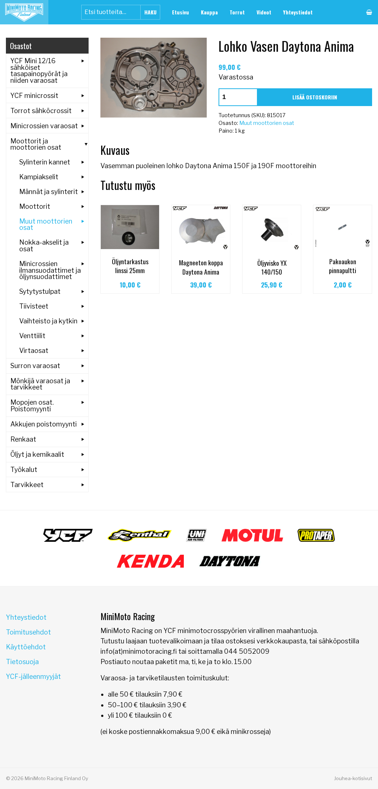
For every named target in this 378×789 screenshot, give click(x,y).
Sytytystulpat (40, 291)
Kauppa (209, 12)
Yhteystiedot (298, 12)
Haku (150, 12)
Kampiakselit (38, 177)
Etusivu (180, 12)
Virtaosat (33, 350)
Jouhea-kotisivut (353, 778)
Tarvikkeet (27, 485)
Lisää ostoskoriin (314, 97)
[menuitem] (180, 12)
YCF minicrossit (34, 95)
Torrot (237, 12)
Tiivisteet (33, 306)
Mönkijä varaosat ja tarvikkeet (40, 384)
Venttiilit (32, 336)
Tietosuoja (22, 662)
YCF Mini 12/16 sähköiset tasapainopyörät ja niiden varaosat (39, 70)
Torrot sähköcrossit (41, 111)
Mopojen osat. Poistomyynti (32, 405)
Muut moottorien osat (266, 123)
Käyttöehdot (26, 647)
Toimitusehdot (28, 632)
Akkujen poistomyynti (43, 424)
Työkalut (23, 469)
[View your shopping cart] (369, 12)
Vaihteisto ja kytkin (48, 321)
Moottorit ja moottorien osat (35, 144)
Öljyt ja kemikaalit (37, 454)
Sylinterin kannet (44, 162)
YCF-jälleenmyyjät (33, 676)
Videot (264, 12)
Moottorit (34, 206)
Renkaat (23, 439)
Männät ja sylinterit (48, 191)
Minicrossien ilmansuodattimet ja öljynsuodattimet (50, 270)
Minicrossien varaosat (44, 126)
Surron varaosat (35, 366)
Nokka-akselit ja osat (44, 245)
